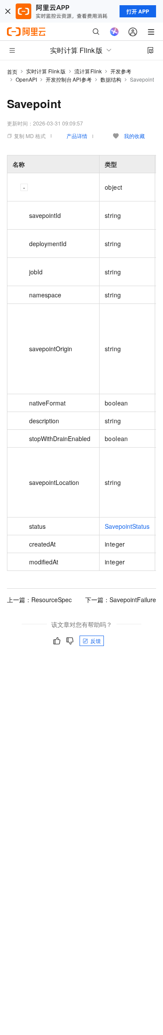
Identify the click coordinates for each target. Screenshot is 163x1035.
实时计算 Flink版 (46, 71)
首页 (12, 71)
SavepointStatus (127, 526)
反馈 (95, 640)
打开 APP (137, 11)
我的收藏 (134, 135)
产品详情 (77, 135)
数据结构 (110, 79)
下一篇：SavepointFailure (120, 599)
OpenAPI (26, 79)
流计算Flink (88, 71)
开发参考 (120, 71)
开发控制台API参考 (69, 79)
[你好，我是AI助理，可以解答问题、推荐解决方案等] (114, 32)
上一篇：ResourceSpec (39, 599)
